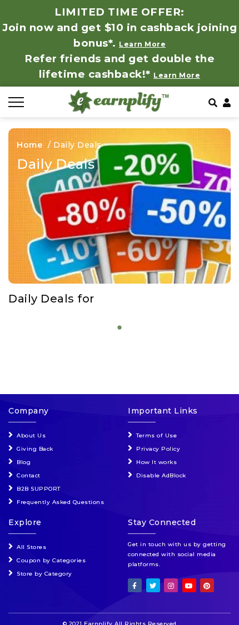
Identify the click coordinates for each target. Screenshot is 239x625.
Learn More (176, 75)
